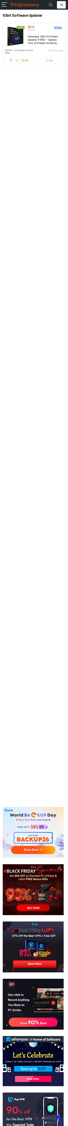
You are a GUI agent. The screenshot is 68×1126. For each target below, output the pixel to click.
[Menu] (4, 5)
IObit (7, 53)
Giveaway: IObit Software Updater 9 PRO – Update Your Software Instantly (43, 40)
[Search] (50, 5)
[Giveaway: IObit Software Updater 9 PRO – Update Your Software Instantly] (15, 36)
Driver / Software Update (19, 50)
